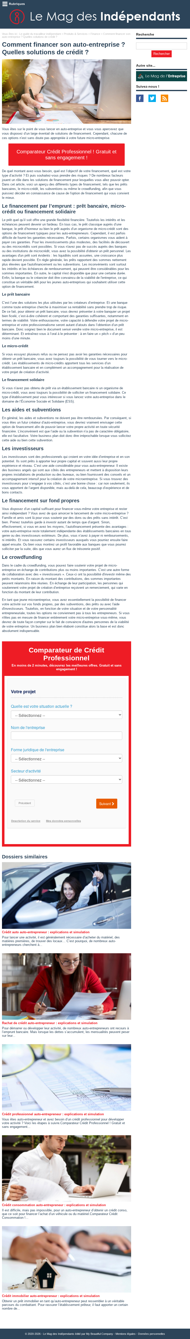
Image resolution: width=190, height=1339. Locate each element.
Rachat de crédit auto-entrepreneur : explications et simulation (49, 1023)
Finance (95, 33)
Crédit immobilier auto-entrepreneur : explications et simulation (51, 1296)
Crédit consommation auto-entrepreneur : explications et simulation (54, 1205)
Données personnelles (151, 1333)
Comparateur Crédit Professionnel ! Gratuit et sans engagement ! (67, 154)
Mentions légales (126, 1333)
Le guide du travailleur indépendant (40, 33)
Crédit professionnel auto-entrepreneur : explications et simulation (53, 1114)
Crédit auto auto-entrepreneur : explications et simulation (46, 932)
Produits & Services (76, 33)
